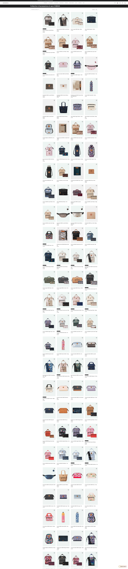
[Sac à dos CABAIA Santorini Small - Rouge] (49, 454)
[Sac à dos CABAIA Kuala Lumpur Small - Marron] (91, 42)
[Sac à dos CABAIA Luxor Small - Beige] (63, 171)
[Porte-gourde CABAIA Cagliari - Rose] (91, 150)
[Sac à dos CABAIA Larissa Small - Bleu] (91, 235)
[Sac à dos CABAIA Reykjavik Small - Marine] (63, 150)
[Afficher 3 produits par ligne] (95, 10)
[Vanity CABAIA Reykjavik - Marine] (91, 20)
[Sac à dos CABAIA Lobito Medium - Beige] (91, 192)
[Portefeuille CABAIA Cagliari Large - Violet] (63, 497)
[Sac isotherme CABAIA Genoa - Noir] (49, 235)
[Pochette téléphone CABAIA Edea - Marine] (49, 538)
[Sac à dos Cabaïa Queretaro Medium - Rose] (77, 300)
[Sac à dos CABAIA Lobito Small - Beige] (49, 214)
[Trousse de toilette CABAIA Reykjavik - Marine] (49, 410)
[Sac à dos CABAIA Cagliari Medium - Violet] (77, 432)
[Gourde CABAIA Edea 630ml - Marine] (91, 86)
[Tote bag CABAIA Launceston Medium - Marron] (63, 475)
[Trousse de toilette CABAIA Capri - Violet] (91, 388)
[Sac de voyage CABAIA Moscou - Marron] (77, 279)
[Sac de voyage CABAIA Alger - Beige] (77, 20)
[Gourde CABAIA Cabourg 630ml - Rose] (63, 517)
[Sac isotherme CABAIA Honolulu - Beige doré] (49, 388)
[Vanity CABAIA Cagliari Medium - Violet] (77, 107)
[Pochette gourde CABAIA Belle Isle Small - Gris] (63, 235)
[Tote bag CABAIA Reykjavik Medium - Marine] (63, 107)
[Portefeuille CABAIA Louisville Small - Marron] (49, 107)
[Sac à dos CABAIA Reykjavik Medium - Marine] (49, 256)
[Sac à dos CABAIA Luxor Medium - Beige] (63, 42)
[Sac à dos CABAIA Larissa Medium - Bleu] (49, 192)
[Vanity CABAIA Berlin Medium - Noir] (63, 192)
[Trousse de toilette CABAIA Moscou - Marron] (63, 410)
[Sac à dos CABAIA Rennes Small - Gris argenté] (63, 322)
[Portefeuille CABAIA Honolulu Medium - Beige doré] (63, 86)
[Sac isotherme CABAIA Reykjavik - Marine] (91, 366)
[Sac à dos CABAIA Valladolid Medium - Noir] (63, 432)
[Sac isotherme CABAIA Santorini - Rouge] (49, 517)
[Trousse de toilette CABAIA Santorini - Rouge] (77, 475)
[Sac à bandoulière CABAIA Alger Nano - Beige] (49, 300)
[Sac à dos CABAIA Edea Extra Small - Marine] (49, 345)
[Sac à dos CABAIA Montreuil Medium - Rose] (49, 560)
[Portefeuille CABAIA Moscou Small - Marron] (91, 171)
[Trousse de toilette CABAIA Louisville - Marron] (91, 345)
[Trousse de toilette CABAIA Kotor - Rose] (91, 475)
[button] (45, 3)
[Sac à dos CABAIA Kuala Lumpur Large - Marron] (77, 128)
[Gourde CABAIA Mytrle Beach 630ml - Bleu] (77, 517)
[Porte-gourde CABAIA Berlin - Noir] (49, 171)
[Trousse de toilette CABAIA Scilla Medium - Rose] (63, 64)
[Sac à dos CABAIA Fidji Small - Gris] (77, 454)
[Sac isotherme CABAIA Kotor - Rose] (91, 497)
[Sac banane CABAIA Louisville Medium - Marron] (63, 214)
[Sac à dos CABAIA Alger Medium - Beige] (91, 300)
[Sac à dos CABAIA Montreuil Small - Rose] (77, 560)
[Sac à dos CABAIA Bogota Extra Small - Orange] (49, 432)
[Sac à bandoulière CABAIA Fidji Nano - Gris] (91, 454)
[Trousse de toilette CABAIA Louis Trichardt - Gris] (77, 388)
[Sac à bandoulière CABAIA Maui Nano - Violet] (91, 560)
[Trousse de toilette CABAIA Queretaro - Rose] (63, 388)
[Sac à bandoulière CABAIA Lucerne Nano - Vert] (77, 366)
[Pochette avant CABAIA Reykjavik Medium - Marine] (63, 538)
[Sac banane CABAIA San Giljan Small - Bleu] (49, 475)
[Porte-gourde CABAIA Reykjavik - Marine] (77, 150)
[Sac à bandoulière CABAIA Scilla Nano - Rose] (49, 150)
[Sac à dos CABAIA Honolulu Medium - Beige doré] (63, 256)
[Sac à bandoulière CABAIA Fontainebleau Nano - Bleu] (49, 366)
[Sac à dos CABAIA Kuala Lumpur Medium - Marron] (49, 42)
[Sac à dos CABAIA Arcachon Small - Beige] (91, 322)
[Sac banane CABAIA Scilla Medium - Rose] (91, 64)
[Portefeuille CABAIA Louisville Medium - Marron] (49, 86)
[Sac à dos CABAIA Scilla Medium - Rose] (91, 128)
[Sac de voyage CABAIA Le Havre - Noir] (63, 279)
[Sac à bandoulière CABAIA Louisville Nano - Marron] (63, 20)
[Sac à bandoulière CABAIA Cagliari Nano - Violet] (91, 538)
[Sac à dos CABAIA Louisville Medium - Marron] (49, 20)
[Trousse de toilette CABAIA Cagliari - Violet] (77, 538)
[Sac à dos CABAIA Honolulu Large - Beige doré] (63, 300)
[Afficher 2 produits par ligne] (93, 10)
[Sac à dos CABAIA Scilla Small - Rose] (77, 42)
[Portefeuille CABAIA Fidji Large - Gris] (77, 497)
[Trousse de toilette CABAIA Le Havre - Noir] (49, 497)
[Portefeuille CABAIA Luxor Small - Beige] (91, 214)
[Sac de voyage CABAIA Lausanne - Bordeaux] (77, 192)
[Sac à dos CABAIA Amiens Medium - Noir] (63, 560)
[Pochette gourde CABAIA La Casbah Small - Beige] (63, 128)
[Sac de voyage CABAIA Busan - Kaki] (49, 279)
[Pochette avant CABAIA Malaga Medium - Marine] (77, 410)
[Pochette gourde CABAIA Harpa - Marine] (77, 171)
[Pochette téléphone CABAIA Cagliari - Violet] (91, 517)
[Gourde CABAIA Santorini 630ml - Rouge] (63, 345)
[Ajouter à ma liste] (54, 13)
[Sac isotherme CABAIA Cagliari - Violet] (77, 64)
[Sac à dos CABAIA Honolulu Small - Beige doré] (77, 256)
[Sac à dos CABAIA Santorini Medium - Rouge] (91, 432)
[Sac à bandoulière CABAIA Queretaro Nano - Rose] (63, 366)
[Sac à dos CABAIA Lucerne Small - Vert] (77, 322)
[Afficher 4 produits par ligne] (97, 10)
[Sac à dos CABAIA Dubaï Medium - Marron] (91, 410)
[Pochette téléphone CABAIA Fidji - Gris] (49, 128)
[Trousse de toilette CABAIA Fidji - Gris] (77, 345)
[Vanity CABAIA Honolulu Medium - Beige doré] (91, 107)
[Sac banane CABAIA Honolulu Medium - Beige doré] (77, 214)
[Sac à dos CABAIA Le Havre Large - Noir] (91, 279)
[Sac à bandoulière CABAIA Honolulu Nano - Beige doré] (91, 256)
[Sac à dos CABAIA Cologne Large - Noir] (77, 235)
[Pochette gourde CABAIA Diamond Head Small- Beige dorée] (77, 86)
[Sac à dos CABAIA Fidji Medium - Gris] (63, 454)
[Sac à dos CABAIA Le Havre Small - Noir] (49, 64)
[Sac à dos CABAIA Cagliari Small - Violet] (49, 322)
